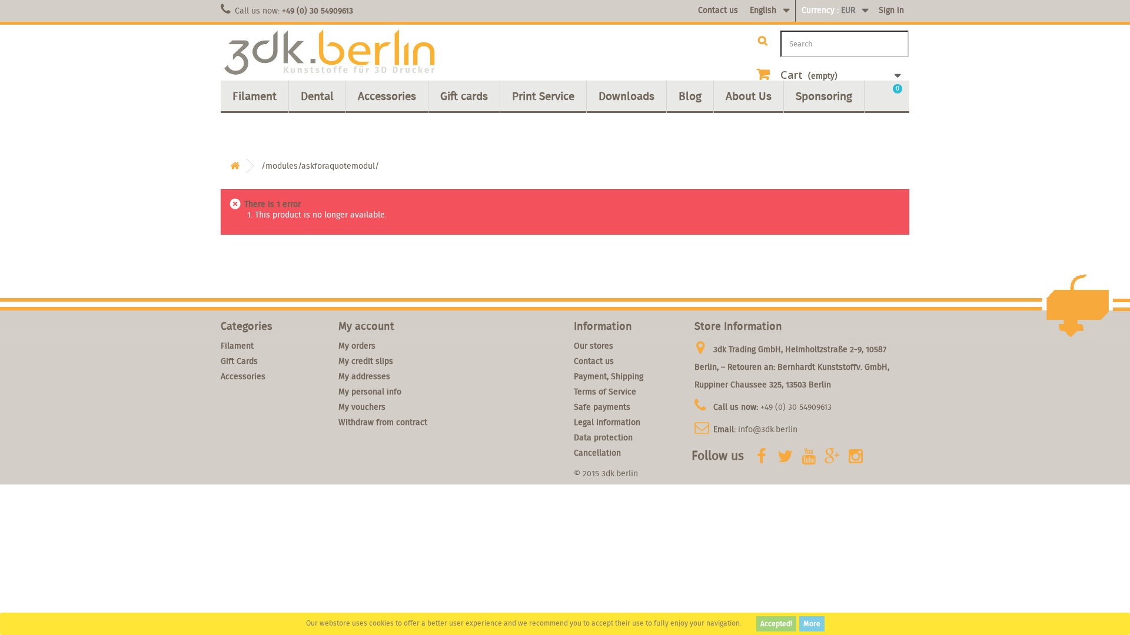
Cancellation (597, 453)
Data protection (603, 437)
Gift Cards (239, 361)
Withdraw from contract (382, 422)
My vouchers (361, 407)
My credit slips (365, 361)
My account (366, 326)
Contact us (718, 10)
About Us (749, 96)
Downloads (626, 96)
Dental (317, 96)
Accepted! (776, 624)
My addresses (364, 376)
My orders (356, 346)
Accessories (387, 96)
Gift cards (464, 96)
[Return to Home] (235, 166)
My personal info (369, 391)
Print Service (543, 96)
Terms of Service (605, 391)
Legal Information (607, 422)
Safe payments (602, 407)
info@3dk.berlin (767, 429)
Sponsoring (824, 96)
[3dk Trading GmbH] (329, 53)
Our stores (593, 346)
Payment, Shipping (608, 376)
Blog (690, 96)
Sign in (891, 10)
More (811, 624)
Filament (254, 96)
